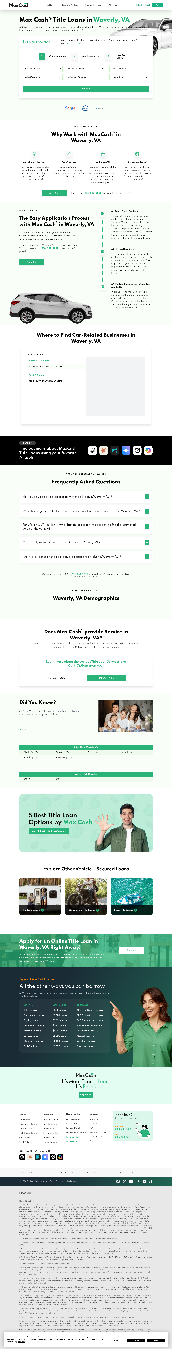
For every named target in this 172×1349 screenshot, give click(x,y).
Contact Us (95, 1124)
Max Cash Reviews (98, 1133)
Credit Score (49, 1129)
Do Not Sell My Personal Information (96, 1173)
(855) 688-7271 (122, 1137)
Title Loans (29, 1010)
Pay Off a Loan (73, 1120)
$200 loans (59, 1015)
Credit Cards (49, 1138)
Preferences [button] (21, 1342)
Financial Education (93, 5)
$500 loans (58, 1020)
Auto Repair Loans (86, 1031)
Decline (136, 1340)
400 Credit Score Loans (89, 1010)
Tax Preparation (51, 1133)
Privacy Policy (28, 1173)
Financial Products (70, 5)
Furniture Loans (85, 1046)
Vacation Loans (85, 1041)
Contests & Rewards (99, 1137)
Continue (86, 89)
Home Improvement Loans (90, 1026)
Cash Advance (31, 1036)
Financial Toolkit (74, 1128)
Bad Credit (29, 1046)
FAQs (92, 1128)
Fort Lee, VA (93, 752)
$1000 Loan (59, 1031)
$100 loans (58, 1010)
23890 (27, 779)
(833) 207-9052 (75, 44)
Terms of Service (48, 1173)
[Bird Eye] (101, 108)
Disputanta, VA (62, 752)
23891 (58, 779)
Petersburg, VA (30, 758)
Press (92, 1141)
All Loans (51, 5)
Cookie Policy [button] (70, 1339)
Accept (155, 1340)
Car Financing (50, 1124)
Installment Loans (33, 1026)
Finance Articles (73, 1124)
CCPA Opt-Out (67, 1173)
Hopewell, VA (126, 752)
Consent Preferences (141, 1173)
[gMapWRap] (115, 386)
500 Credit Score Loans (89, 1015)
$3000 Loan (59, 1041)
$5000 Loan (59, 1046)
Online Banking (50, 1142)
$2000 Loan (59, 1036)
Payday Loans (31, 1020)
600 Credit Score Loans (89, 1020)
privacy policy (129, 1317)
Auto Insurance (50, 1120)
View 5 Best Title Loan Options (49, 831)
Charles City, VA (31, 752)
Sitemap (122, 1173)
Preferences (117, 1340)
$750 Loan (58, 1026)
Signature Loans (32, 1041)
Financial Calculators (76, 1133)
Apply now (86, 1095)
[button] (86, 497)
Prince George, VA (64, 758)
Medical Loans (84, 1036)
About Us (113, 5)
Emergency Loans (33, 1015)
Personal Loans (31, 1031)
